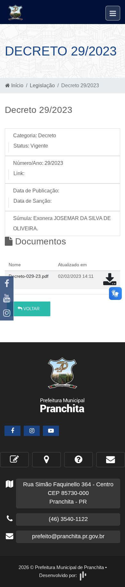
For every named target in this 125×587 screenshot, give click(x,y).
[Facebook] (6, 283)
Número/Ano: (28, 163)
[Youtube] (6, 298)
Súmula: (22, 218)
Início (16, 85)
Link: (18, 173)
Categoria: (25, 135)
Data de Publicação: (36, 190)
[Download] (109, 283)
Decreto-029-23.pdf (28, 276)
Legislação (42, 85)
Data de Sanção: (32, 201)
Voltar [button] (30, 308)
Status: (21, 146)
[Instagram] (6, 313)
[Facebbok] (12, 431)
